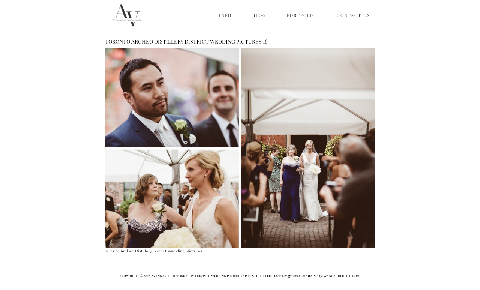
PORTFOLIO (301, 15)
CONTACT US (353, 15)
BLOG (259, 15)
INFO (225, 15)
